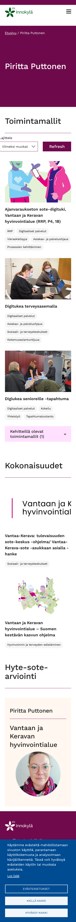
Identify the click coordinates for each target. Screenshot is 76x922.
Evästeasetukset (36, 888)
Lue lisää (13, 876)
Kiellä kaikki (36, 900)
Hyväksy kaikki (36, 912)
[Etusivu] (19, 12)
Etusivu (10, 33)
